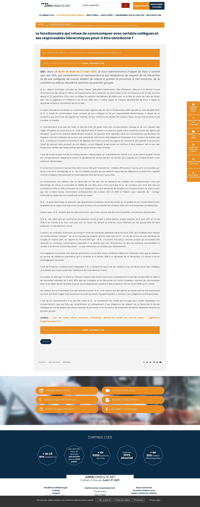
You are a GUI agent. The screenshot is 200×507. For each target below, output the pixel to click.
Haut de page (54, 362)
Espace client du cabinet (144, 493)
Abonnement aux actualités (130, 15)
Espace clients (141, 6)
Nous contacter (144, 487)
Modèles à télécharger (56, 487)
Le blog (55, 490)
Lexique (56, 493)
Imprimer (66, 362)
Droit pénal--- (94, 15)
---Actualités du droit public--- (70, 15)
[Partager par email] (160, 362)
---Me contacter (152, 15)
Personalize (139, 500)
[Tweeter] (147, 362)
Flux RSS (42, 362)
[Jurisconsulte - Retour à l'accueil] (56, 4)
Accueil (40, 24)
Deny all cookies (123, 500)
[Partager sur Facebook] (144, 362)
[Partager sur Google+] (150, 362)
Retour (46, 341)
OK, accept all (105, 500)
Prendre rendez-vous (144, 490)
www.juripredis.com (93, 63)
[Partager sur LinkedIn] (157, 362)
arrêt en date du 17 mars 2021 (77, 71)
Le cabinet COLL (46, 15)
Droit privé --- (108, 15)
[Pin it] (154, 362)
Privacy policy (155, 500)
